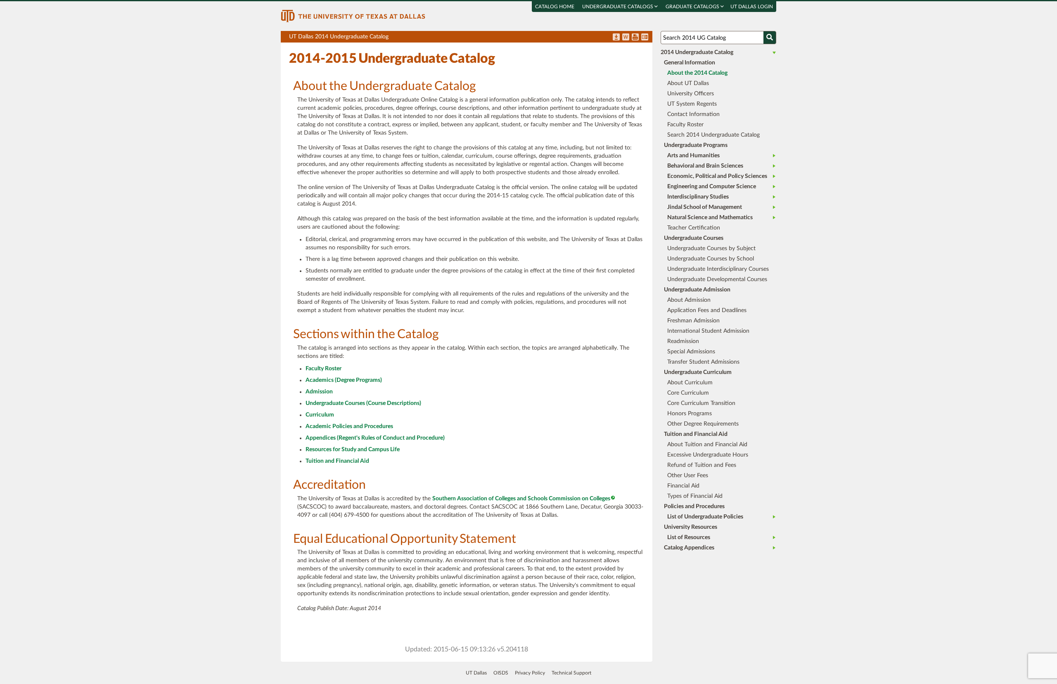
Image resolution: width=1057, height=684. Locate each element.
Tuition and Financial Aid (337, 461)
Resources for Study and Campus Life (353, 449)
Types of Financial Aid (695, 496)
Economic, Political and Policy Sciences (717, 176)
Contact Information (693, 114)
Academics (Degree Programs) (344, 380)
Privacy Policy (530, 672)
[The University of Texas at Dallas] (353, 15)
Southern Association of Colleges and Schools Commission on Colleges (521, 499)
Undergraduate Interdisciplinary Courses (718, 269)
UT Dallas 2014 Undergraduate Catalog (470, 38)
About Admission (689, 300)
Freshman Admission (693, 321)
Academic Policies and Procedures (349, 426)
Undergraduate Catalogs (618, 6)
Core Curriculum (688, 393)
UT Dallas (476, 672)
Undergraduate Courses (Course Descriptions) (363, 403)
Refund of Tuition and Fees (701, 465)
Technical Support (571, 672)
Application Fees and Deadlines (707, 310)
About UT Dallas (688, 83)
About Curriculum (690, 383)
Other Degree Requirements (703, 424)
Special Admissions (691, 352)
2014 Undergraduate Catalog (697, 52)
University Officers (690, 94)
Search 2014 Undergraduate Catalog (713, 135)
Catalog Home (554, 6)
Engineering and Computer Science (711, 186)
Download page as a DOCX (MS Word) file (625, 37)
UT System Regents (692, 104)
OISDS (500, 672)
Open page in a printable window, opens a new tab (635, 37)
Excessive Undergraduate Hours (707, 455)
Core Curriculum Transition (701, 403)
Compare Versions (644, 37)
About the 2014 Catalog (697, 73)
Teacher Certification (693, 228)
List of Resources (688, 537)
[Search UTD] (769, 37)
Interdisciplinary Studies (698, 197)
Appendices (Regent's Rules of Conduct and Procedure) (375, 438)
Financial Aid (683, 486)
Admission (319, 392)
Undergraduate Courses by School (710, 259)
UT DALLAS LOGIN (751, 6)
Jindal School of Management (704, 207)
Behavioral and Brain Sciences (705, 166)
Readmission (683, 341)
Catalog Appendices (689, 548)
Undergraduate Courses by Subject (711, 248)
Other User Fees (687, 475)
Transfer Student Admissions (703, 362)
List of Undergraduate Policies (705, 517)
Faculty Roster (323, 369)
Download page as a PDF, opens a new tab (616, 37)
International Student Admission (708, 331)
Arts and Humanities (693, 156)
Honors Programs (689, 414)
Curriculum (320, 415)
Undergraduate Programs (696, 145)
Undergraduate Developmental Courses (717, 279)
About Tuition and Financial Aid (707, 444)
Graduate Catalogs (693, 6)
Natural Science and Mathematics (710, 217)
